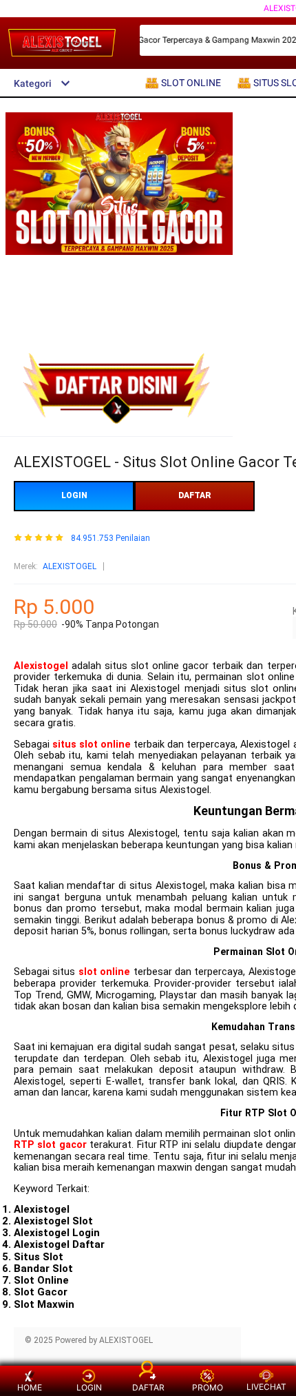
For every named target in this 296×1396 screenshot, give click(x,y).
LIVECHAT (266, 1387)
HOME (29, 1387)
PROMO (207, 1387)
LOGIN (74, 495)
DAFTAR (194, 495)
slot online (104, 972)
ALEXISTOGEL (69, 566)
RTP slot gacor (50, 1145)
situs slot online (91, 744)
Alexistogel (41, 666)
